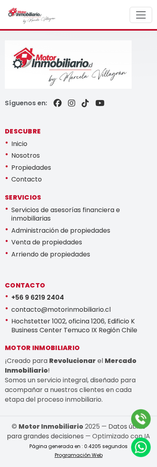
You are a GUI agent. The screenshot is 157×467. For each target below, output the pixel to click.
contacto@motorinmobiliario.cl (61, 309)
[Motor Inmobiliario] (31, 15)
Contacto (26, 179)
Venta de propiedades (46, 242)
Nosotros (25, 155)
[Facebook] (58, 103)
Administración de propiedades (60, 230)
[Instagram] (71, 103)
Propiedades (31, 167)
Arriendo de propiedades (50, 254)
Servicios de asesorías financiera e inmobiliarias (65, 214)
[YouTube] (100, 103)
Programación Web (79, 455)
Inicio (19, 143)
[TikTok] (85, 103)
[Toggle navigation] (141, 15)
